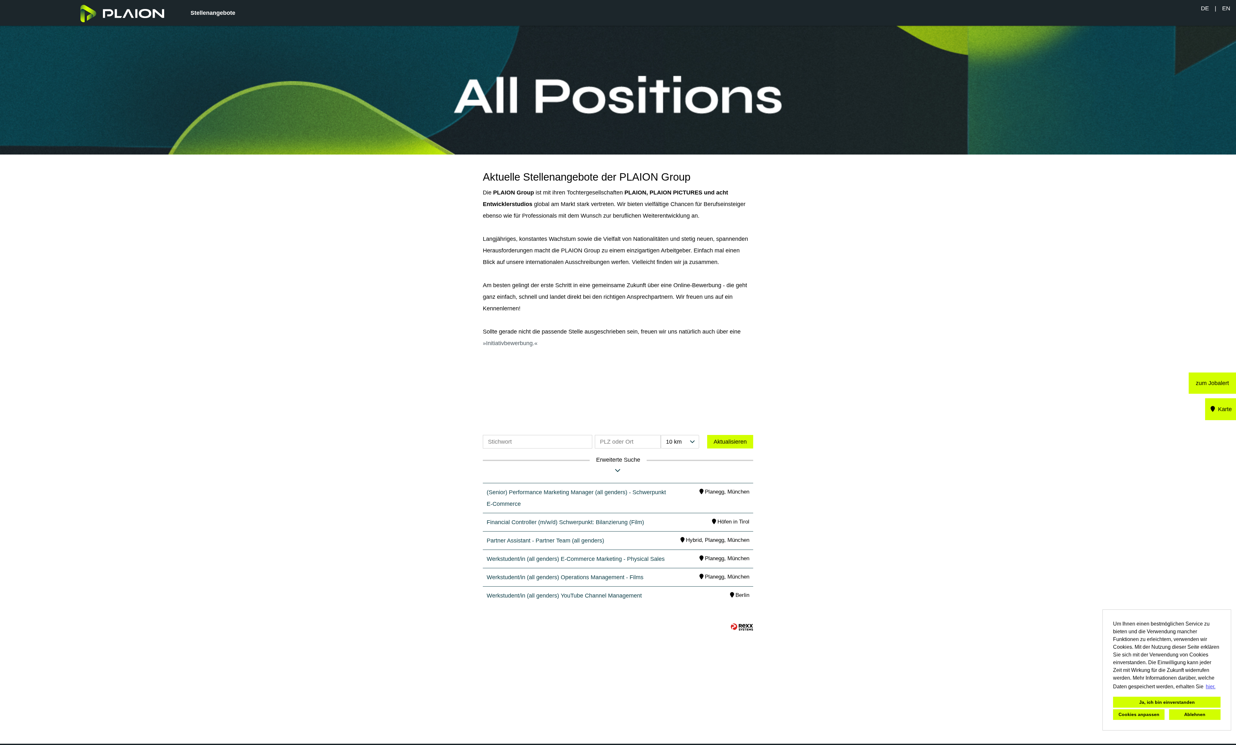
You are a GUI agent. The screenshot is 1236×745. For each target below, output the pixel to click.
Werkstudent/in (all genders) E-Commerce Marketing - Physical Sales (576, 559)
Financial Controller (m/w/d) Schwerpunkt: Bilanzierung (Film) (565, 522)
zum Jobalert (1212, 383)
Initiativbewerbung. (510, 343)
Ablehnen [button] (1194, 714)
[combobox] (680, 441)
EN (1226, 8)
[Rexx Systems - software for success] (742, 627)
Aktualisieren (730, 442)
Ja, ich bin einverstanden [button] (1167, 702)
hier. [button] (1210, 686)
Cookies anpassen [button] (1139, 714)
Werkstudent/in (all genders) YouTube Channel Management (564, 595)
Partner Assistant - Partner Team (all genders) (545, 540)
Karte (1224, 409)
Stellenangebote (213, 13)
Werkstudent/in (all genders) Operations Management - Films (565, 577)
